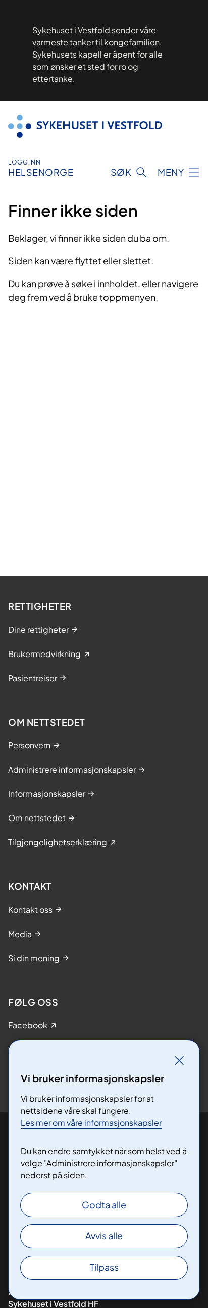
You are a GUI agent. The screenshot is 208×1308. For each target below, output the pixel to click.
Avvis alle (104, 1235)
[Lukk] (179, 1060)
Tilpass (104, 1267)
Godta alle (104, 1204)
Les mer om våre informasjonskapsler (91, 1122)
